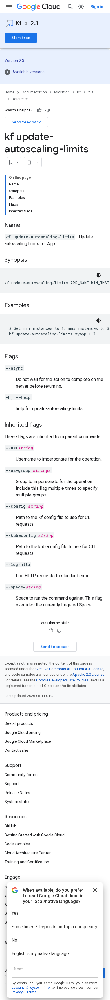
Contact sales (17, 750)
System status (17, 801)
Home (9, 92)
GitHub (10, 826)
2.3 (34, 23)
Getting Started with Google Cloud (35, 835)
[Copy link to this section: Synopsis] (32, 260)
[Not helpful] (47, 110)
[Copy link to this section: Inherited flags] (47, 425)
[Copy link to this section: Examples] (35, 305)
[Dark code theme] (98, 275)
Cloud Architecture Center (28, 853)
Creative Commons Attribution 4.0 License (69, 669)
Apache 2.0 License (88, 674)
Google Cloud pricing (23, 732)
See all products (19, 723)
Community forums (22, 775)
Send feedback (26, 122)
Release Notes (17, 792)
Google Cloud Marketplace (28, 741)
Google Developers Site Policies (62, 680)
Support (12, 783)
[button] (55, 71)
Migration (62, 92)
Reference (20, 99)
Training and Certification (27, 862)
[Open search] (70, 6)
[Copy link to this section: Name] (26, 225)
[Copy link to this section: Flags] (23, 356)
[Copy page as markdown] (29, 162)
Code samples (17, 844)
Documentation (34, 92)
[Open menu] (9, 6)
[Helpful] (39, 110)
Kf (19, 23)
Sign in (97, 6)
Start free (20, 37)
